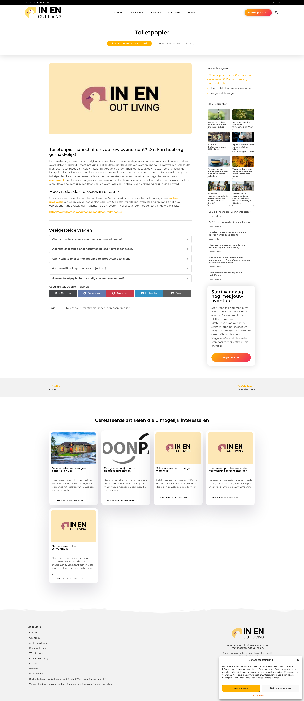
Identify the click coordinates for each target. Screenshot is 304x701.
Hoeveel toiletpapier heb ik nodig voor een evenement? (120, 278)
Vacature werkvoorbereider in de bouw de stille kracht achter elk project (218, 198)
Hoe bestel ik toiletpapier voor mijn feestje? (120, 268)
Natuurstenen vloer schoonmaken (64, 547)
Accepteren (241, 688)
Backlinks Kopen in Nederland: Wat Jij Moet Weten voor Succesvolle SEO (67, 679)
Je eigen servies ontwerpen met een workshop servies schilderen (218, 172)
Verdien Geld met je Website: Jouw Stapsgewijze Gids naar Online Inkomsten (70, 684)
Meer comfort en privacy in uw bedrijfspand (225, 273)
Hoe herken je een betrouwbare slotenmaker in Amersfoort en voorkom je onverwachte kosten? (230, 260)
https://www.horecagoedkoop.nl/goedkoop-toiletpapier (85, 212)
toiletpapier (73, 307)
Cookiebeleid (259, 695)
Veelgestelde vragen (223, 93)
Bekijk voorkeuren (280, 688)
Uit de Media (36, 674)
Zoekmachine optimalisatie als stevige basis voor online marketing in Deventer (241, 198)
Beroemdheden (37, 648)
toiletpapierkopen (94, 307)
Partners (117, 12)
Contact (191, 12)
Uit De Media (136, 12)
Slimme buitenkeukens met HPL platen (217, 146)
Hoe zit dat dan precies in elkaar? (231, 88)
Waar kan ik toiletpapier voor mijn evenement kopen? (120, 239)
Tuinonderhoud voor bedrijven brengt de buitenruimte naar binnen (242, 172)
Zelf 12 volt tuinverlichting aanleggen (229, 222)
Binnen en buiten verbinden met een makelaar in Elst (217, 124)
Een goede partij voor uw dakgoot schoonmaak (120, 469)
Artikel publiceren (38, 643)
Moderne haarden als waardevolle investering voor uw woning (227, 246)
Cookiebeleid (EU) (38, 658)
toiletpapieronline (118, 307)
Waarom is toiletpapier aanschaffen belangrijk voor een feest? (120, 248)
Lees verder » (215, 216)
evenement (56, 180)
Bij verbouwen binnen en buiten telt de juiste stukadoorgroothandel (243, 148)
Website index (36, 653)
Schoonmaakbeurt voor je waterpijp (173, 469)
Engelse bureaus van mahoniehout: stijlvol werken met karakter (228, 233)
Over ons (156, 12)
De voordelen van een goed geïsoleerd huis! (69, 469)
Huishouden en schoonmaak (129, 43)
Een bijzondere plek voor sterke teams (230, 212)
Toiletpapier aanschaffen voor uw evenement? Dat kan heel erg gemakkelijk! (230, 79)
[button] (297, 659)
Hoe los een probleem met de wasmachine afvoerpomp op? (228, 469)
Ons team (174, 12)
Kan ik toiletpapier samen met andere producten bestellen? (120, 258)
